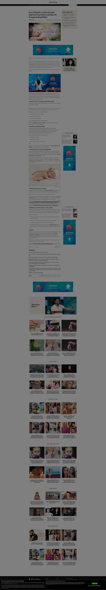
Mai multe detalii (14, 583)
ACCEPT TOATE (94, 583)
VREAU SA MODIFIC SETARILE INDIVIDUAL (94, 585)
